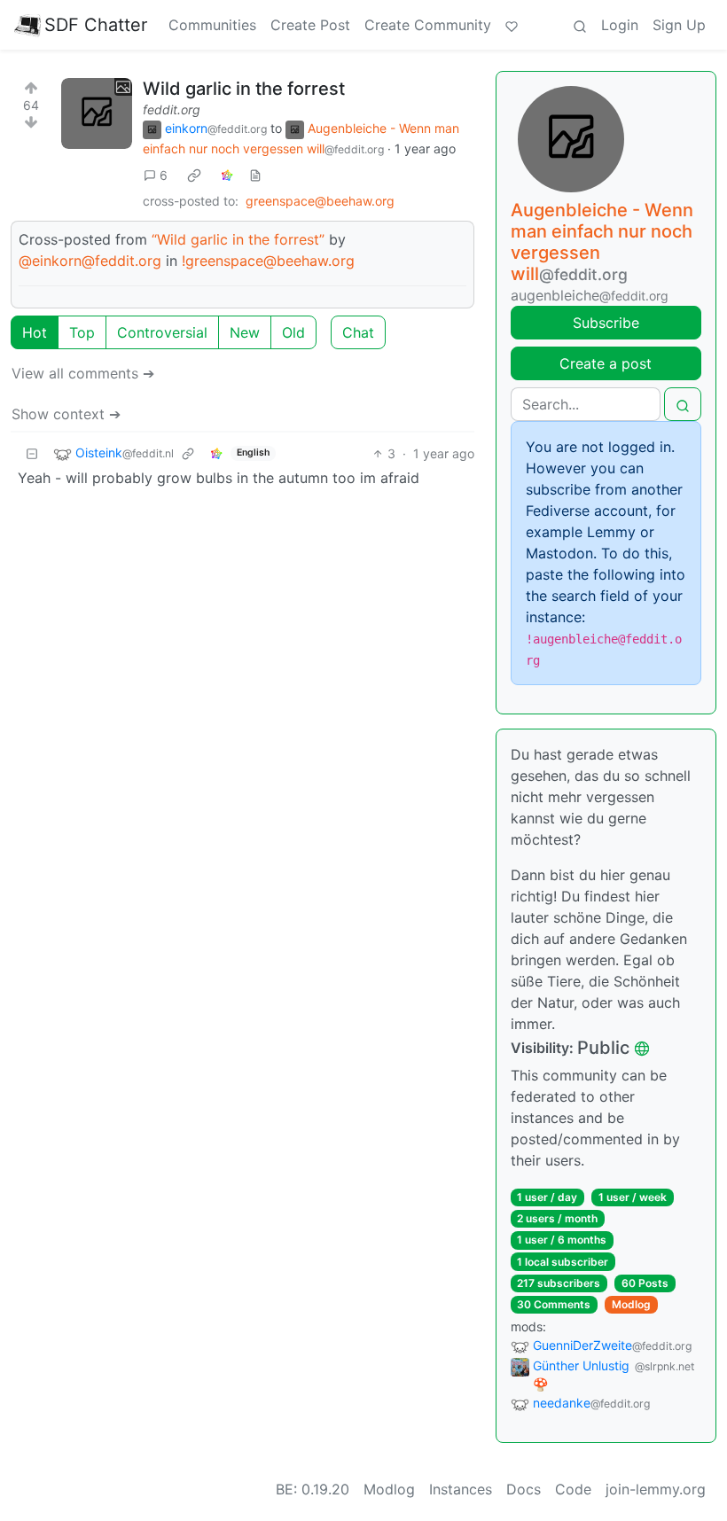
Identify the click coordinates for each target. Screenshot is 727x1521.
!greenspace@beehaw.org (268, 260)
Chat (358, 332)
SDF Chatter (95, 24)
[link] (194, 174)
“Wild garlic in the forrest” (238, 239)
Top (82, 332)
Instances (460, 1489)
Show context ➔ (66, 414)
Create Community (427, 25)
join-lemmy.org (656, 1489)
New (245, 332)
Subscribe (606, 323)
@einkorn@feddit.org (90, 260)
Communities (212, 25)
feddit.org (171, 109)
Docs (523, 1489)
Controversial (162, 332)
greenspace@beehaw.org (320, 200)
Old (293, 332)
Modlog (631, 1304)
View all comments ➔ (83, 373)
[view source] (255, 175)
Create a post (605, 363)
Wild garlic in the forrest (244, 88)
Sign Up (679, 25)
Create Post (310, 25)
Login (619, 25)
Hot (34, 332)
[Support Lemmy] (511, 25)
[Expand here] (96, 113)
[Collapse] (32, 453)
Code (573, 1489)
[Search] (580, 25)
